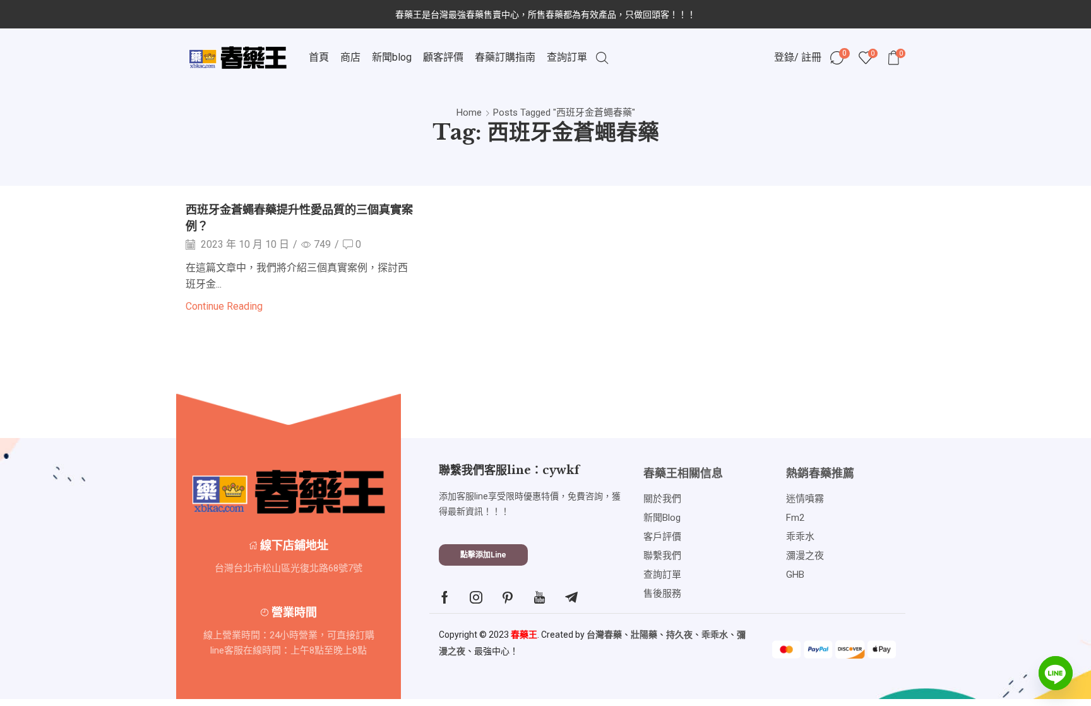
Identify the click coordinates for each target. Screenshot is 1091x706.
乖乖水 (714, 635)
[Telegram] (571, 597)
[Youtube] (539, 597)
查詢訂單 (567, 57)
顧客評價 (443, 57)
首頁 (319, 57)
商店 (350, 57)
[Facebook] (445, 597)
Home (469, 112)
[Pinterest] (507, 597)
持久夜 (679, 635)
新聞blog (392, 57)
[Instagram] (476, 597)
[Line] (1056, 673)
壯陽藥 (644, 635)
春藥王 (524, 635)
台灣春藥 (604, 635)
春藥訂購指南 (505, 57)
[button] (483, 555)
